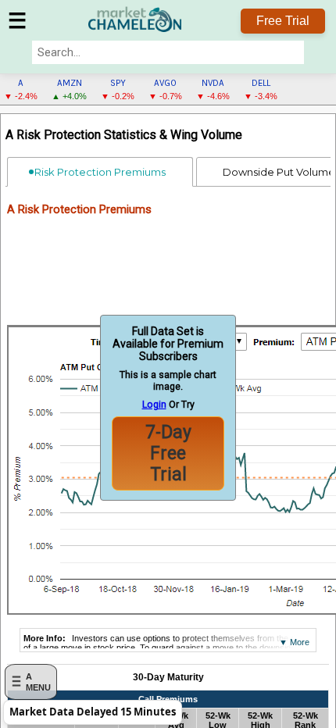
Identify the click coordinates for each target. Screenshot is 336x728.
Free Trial (282, 20)
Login (154, 404)
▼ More (294, 642)
